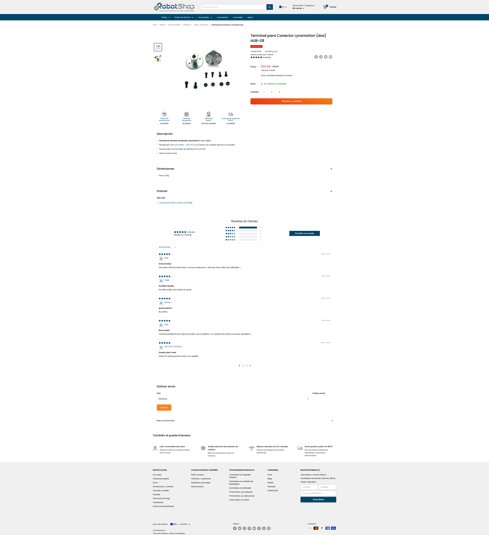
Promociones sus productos (241, 492)
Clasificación (272, 490)
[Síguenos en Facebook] (235, 528)
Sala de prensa (197, 486)
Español (184, 524)
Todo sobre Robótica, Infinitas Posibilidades (169, 533)
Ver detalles (164, 123)
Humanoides (204, 17)
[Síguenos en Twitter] (239, 528)
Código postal (319, 393)
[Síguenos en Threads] (268, 528)
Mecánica (187, 25)
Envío (155, 482)
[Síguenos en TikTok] (259, 528)
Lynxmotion (255, 51)
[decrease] (264, 92)
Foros (269, 475)
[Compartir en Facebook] (316, 57)
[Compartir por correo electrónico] (330, 57)
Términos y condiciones (201, 479)
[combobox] (233, 7)
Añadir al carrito (291, 101)
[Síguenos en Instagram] (244, 528)
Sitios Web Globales (160, 524)
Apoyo (250, 17)
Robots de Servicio (183, 17)
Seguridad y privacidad (200, 482)
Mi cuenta (297, 8)
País (159, 393)
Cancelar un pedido (161, 490)
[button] (256, 57)
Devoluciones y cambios (163, 486)
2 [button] (243, 366)
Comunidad (237, 17)
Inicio (155, 25)
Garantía (156, 494)
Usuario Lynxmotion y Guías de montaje (175, 203)
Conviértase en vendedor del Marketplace (241, 482)
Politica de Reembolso (165, 421)
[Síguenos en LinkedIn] (264, 528)
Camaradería (222, 17)
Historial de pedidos (161, 479)
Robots (162, 25)
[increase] (279, 92)
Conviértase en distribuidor (240, 488)
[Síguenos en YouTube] (254, 528)
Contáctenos (158, 502)
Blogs (269, 479)
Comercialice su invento (239, 500)
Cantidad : (255, 92)
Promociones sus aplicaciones (242, 496)
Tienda (164, 17)
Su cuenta (157, 475)
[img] (164, 254)
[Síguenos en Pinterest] (249, 528)
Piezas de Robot (174, 25)
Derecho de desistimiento (163, 506)
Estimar (164, 407)
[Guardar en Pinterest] (321, 57)
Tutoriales (271, 486)
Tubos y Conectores (201, 25)
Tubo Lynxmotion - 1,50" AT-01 (182, 145)
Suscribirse (318, 499)
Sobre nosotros (197, 475)
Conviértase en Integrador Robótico (240, 476)
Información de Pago (161, 498)
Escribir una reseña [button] (304, 233)
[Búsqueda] (270, 7)
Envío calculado (267, 75)
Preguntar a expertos (208, 123)
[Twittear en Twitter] (326, 57)
